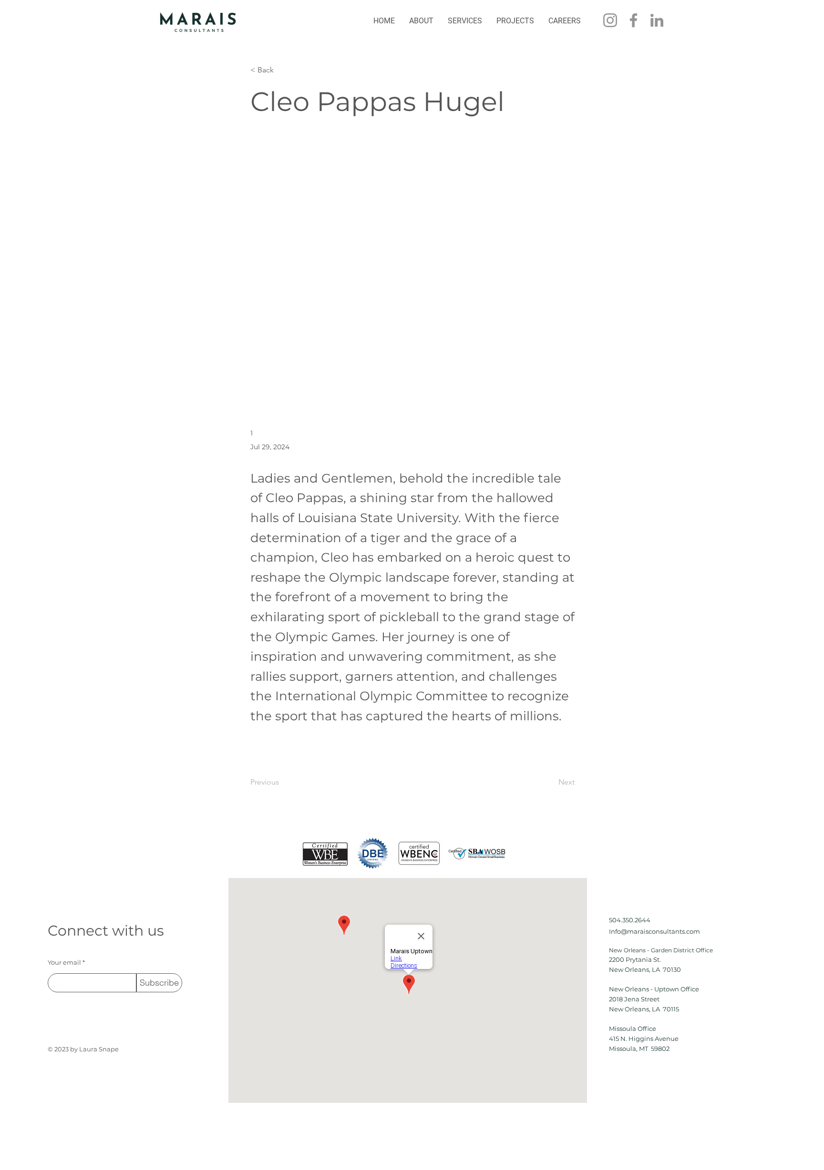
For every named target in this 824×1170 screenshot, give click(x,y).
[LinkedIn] (657, 20)
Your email (64, 962)
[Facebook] (633, 20)
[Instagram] (610, 20)
